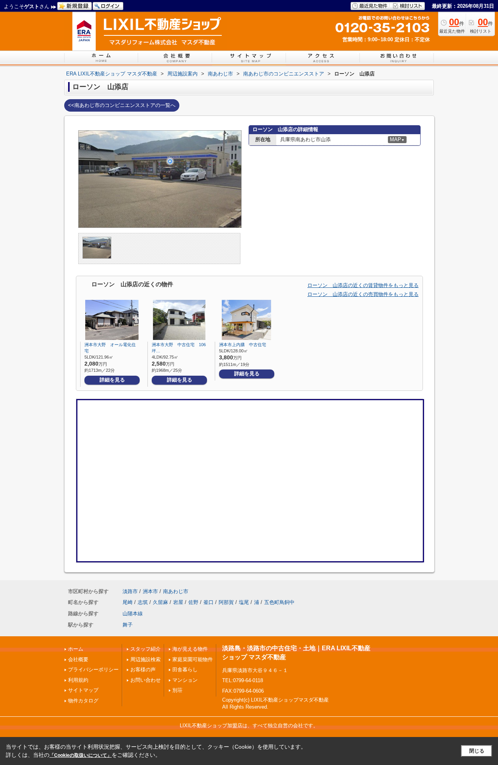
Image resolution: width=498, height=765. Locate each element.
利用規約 (78, 680)
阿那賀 (226, 602)
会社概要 (78, 659)
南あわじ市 (175, 591)
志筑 (143, 602)
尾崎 (128, 602)
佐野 (193, 602)
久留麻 (160, 602)
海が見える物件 (190, 649)
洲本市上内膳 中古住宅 (242, 344)
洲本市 (150, 591)
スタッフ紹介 (145, 649)
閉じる (476, 751)
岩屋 (178, 602)
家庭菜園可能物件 (192, 659)
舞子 (128, 625)
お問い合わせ (145, 680)
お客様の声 (143, 669)
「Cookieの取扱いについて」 (80, 755)
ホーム (75, 649)
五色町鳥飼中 (279, 602)
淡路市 (130, 591)
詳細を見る (112, 380)
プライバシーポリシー (93, 669)
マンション (185, 680)
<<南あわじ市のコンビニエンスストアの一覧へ (121, 105)
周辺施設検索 (145, 659)
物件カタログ (83, 701)
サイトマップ (83, 690)
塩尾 (244, 602)
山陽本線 (133, 613)
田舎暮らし (185, 669)
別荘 (177, 690)
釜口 (208, 602)
